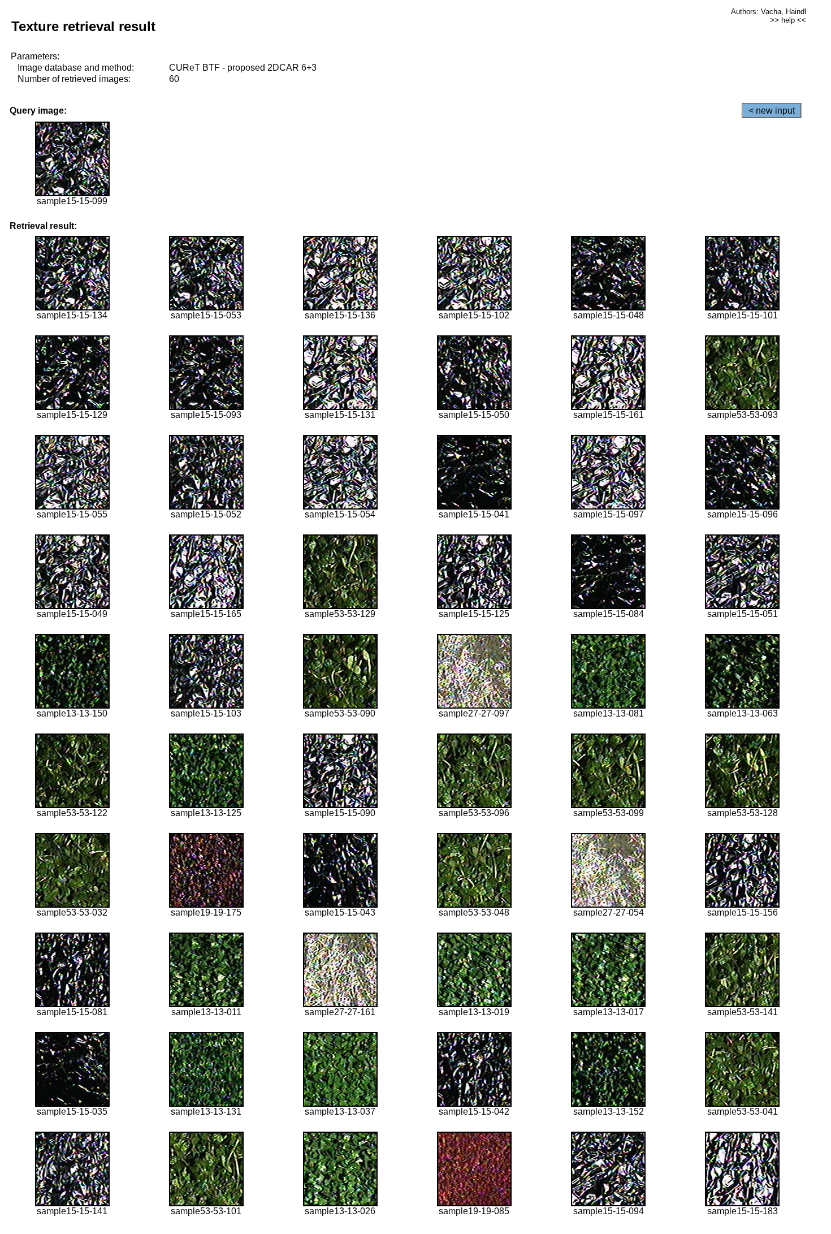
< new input (771, 110)
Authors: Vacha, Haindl (768, 11)
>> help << (788, 20)
